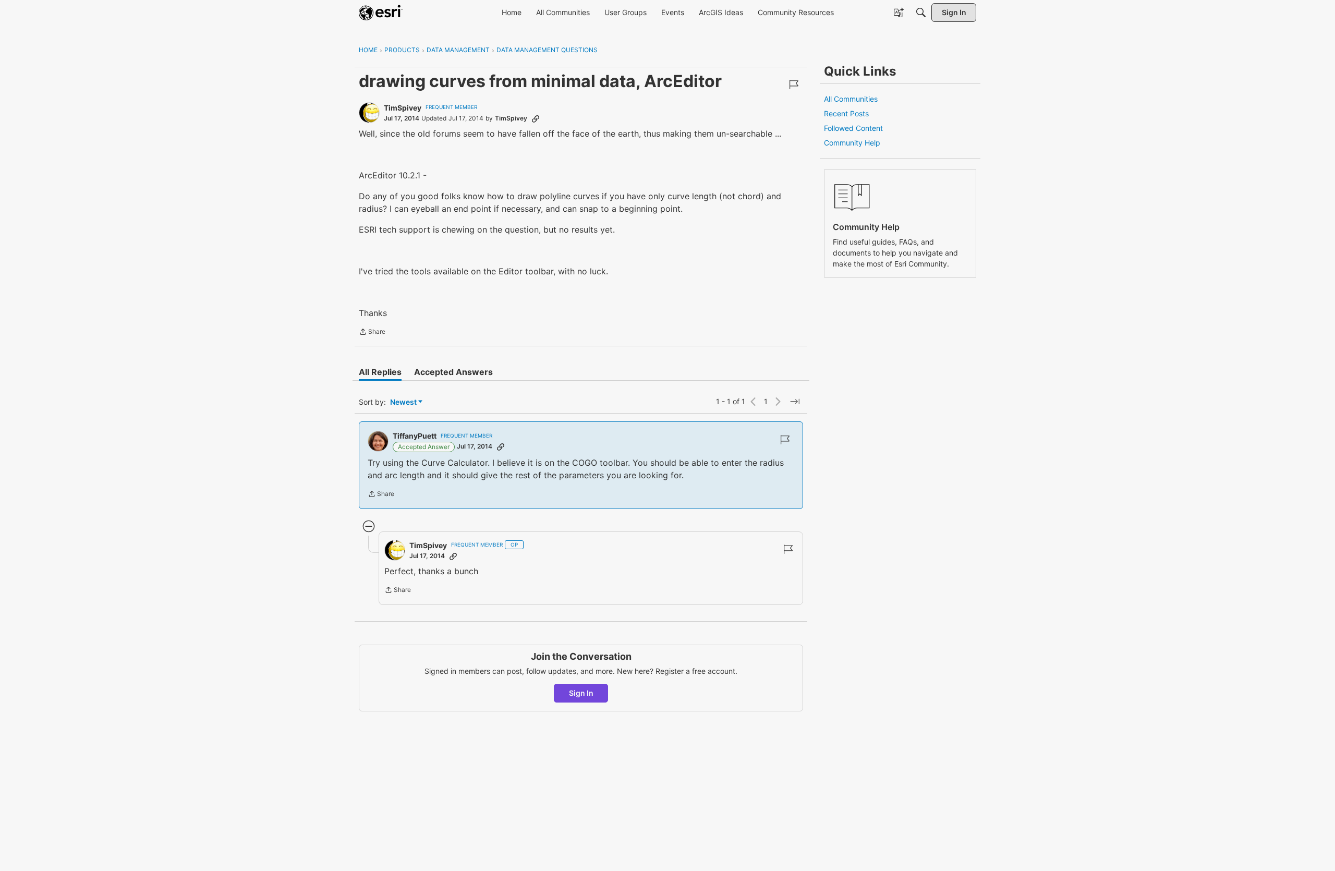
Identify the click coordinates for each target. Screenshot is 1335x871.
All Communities (851, 98)
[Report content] (793, 84)
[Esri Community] (381, 12)
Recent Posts (846, 113)
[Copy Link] (535, 118)
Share (372, 333)
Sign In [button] (581, 692)
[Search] (921, 12)
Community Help (852, 142)
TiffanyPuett (414, 435)
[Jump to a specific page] (794, 401)
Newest (403, 402)
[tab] (380, 372)
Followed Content (853, 128)
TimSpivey (402, 107)
